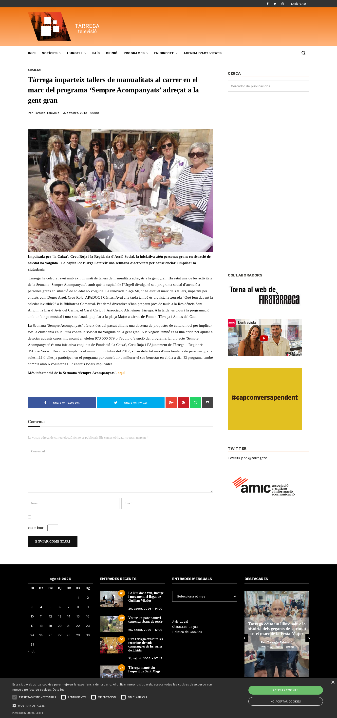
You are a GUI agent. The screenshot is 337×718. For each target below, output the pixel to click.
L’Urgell (75, 53)
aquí (121, 373)
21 (68, 626)
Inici (32, 53)
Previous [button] (244, 638)
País (96, 53)
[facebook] (267, 3)
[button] (113, 705)
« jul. (32, 651)
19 (50, 626)
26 (51, 635)
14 (68, 616)
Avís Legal (180, 621)
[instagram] (282, 3)
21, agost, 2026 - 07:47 (145, 658)
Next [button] (309, 638)
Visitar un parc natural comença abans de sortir (145, 619)
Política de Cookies (187, 632)
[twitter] (275, 3)
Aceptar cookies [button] (285, 690)
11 (41, 616)
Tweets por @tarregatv (247, 458)
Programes (134, 53)
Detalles (58, 689)
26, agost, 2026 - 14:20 (145, 608)
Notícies (49, 53)
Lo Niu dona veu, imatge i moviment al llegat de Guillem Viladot (146, 596)
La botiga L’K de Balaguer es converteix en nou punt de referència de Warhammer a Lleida (281, 628)
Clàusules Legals (185, 627)
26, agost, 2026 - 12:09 (145, 630)
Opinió (111, 53)
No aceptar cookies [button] (285, 701)
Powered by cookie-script (27, 713)
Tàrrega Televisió (46, 113)
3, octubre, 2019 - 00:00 (81, 113)
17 (32, 626)
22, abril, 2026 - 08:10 (282, 649)
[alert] (168, 698)
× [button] (333, 682)
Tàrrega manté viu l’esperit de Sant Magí (144, 669)
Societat (35, 69)
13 (59, 616)
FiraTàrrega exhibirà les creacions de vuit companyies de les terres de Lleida (145, 644)
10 (32, 616)
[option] (280, 634)
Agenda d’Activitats (203, 53)
